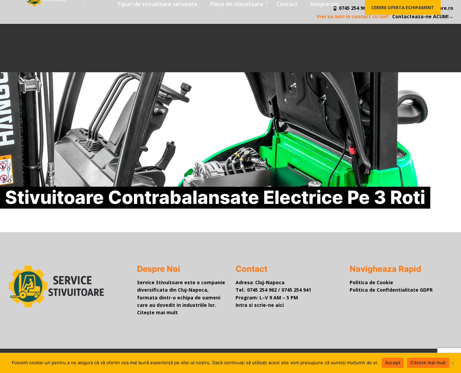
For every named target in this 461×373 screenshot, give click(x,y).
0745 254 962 (262, 290)
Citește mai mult (157, 312)
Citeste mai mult (428, 362)
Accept (393, 362)
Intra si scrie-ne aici (260, 305)
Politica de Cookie (371, 282)
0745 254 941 (296, 290)
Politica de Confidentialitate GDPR (391, 290)
